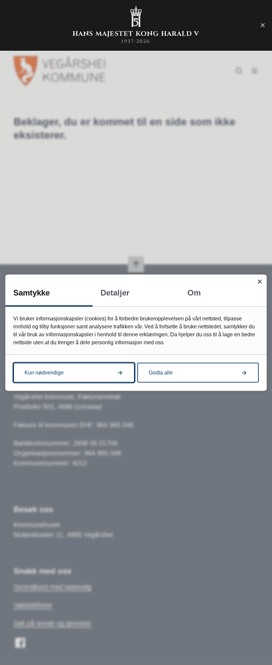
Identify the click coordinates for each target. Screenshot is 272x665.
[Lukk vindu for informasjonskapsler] (259, 281)
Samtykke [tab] (31, 292)
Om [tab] (194, 292)
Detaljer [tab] (115, 292)
